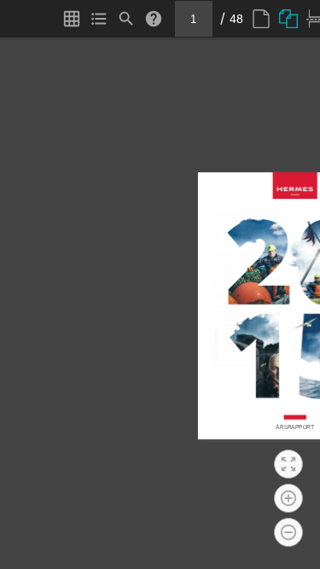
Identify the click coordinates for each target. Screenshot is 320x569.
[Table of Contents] (99, 18)
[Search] (126, 18)
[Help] (153, 18)
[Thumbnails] (71, 18)
